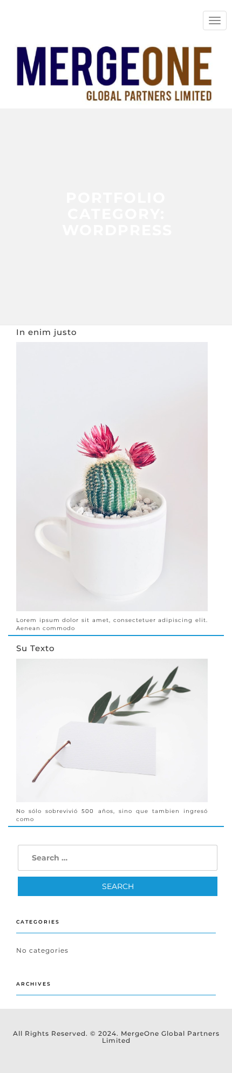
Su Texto (35, 648)
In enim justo (46, 332)
